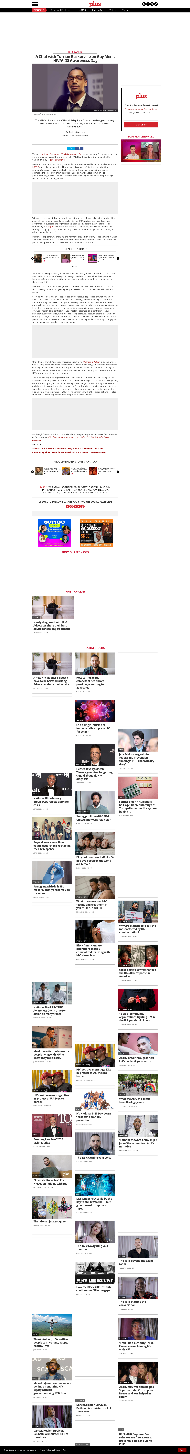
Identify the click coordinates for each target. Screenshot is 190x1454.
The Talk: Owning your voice (93, 1157)
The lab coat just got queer (50, 1221)
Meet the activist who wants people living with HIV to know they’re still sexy (51, 1054)
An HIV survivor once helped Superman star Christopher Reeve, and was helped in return (136, 1391)
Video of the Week (82, 1444)
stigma (51, 226)
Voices (113, 10)
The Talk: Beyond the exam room (136, 1262)
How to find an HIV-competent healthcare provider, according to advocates (90, 682)
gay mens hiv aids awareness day (91, 490)
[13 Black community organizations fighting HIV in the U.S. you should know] (138, 1000)
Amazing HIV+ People (61, 10)
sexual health (65, 490)
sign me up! (141, 125)
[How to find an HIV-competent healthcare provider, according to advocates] (95, 664)
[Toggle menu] (35, 4)
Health (35, 1047)
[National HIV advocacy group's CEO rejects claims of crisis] (52, 784)
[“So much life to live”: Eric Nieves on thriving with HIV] (52, 1166)
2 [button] (75, 266)
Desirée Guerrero (77, 132)
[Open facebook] (148, 4)
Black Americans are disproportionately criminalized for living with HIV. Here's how (93, 950)
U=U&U (82, 10)
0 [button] (72, 266)
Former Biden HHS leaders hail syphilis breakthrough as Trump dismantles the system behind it (138, 806)
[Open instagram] (156, 4)
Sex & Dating (75, 52)
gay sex (64, 492)
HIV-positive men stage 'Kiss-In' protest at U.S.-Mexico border (51, 1098)
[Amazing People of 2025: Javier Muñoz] (52, 1125)
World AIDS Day (39, 1090)
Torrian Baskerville (58, 159)
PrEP (78, 1109)
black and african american (83, 492)
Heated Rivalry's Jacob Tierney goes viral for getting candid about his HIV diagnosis (94, 774)
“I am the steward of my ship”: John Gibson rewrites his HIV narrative (138, 1143)
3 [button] (76, 266)
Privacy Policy (45, 1450)
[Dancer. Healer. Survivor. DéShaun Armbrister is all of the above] (52, 1416)
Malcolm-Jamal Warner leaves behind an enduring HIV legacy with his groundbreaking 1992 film (52, 1388)
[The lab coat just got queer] (52, 1207)
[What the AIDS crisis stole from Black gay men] (138, 1085)
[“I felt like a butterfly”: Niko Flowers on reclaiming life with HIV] (138, 1329)
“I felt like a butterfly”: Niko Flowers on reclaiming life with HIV (136, 1346)
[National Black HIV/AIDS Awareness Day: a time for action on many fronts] (52, 993)
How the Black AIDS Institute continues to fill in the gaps (94, 1288)
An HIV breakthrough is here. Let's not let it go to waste (137, 1059)
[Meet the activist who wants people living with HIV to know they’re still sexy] (52, 1037)
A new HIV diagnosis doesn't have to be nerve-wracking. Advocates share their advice (51, 681)
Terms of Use (60, 1450)
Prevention (66, 487)
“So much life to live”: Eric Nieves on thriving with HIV (50, 1182)
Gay (75, 487)
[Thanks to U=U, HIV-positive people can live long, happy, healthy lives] (52, 1325)
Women (79, 853)
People (35, 1135)
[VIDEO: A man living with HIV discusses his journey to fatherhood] (95, 1435)
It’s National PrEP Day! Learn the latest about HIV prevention (93, 1117)
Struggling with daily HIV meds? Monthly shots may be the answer (51, 890)
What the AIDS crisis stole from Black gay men (134, 1100)
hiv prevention (51, 492)
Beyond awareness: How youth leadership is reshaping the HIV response (51, 846)
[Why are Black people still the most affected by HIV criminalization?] (138, 912)
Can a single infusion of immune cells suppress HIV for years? (93, 728)
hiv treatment (49, 490)
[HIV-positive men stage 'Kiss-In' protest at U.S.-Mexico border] (52, 1081)
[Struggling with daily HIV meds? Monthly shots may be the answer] (52, 872)
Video (125, 10)
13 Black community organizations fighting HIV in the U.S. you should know (137, 1017)
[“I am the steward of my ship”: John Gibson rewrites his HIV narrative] (138, 1126)
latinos (103, 492)
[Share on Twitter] (71, 148)
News (35, 794)
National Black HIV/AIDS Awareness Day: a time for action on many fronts (49, 1010)
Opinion (36, 838)
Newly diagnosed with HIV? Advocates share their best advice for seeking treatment (51, 625)
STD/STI (121, 797)
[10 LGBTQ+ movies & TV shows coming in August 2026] (38, 258)
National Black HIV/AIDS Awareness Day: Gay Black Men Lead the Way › (67, 448)
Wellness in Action (91, 362)
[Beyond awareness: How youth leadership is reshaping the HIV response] (52, 828)
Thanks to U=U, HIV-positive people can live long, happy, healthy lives (50, 1342)
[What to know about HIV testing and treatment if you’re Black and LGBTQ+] (95, 887)
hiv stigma (104, 487)
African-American (39, 1003)
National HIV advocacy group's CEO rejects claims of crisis (51, 802)
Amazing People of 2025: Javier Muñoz (48, 1141)
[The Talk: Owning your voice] (95, 1143)
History (79, 1283)
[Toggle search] (144, 4)
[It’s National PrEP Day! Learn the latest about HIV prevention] (95, 1099)
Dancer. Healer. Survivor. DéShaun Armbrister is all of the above (50, 1434)
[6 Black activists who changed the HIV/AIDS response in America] (138, 956)
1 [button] (73, 266)
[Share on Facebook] (79, 148)
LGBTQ (35, 167)
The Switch (37, 1176)
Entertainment (81, 765)
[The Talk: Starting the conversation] (138, 1288)
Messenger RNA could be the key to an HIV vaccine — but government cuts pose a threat (94, 1203)
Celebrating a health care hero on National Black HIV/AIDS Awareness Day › (69, 452)
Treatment (84, 487)
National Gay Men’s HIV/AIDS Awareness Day (61, 154)
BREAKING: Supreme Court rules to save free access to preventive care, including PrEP (135, 1439)
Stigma (94, 487)
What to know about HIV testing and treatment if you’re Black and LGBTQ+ (91, 905)
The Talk (36, 618)
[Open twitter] (152, 4)
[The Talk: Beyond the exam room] (138, 1247)
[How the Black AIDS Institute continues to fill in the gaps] (95, 1273)
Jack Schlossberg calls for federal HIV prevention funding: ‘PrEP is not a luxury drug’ (136, 759)
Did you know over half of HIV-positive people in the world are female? (95, 861)
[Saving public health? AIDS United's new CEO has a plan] (95, 802)
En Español (97, 10)
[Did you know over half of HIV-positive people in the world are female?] (95, 843)
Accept (182, 1450)
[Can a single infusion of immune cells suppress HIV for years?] (95, 711)
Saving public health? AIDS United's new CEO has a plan (93, 818)
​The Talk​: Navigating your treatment (92, 1247)
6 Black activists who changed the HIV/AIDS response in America (137, 973)
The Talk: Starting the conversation (132, 1303)
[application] (141, 150)
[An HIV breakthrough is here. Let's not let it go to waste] (138, 1044)
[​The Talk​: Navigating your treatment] (95, 1232)
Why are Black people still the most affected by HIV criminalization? (137, 929)
